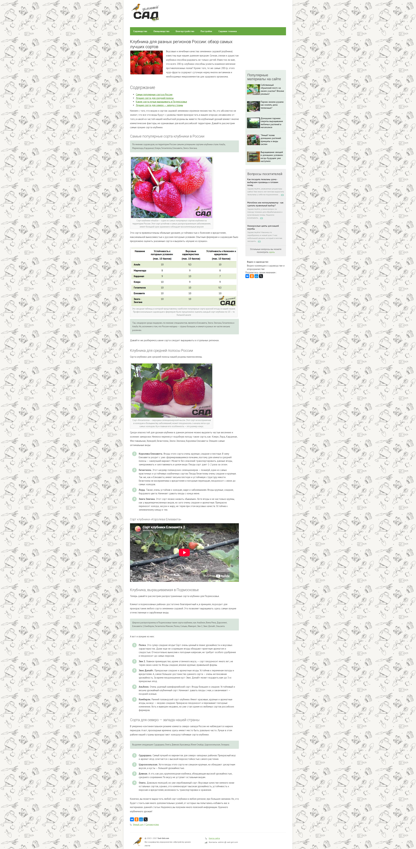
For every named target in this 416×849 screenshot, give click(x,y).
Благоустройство (185, 31)
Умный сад (138, 824)
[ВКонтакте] (132, 819)
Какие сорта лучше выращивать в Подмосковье (161, 101)
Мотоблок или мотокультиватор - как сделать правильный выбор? (265, 204)
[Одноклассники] (136, 819)
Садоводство (140, 31)
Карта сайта (214, 838)
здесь (272, 252)
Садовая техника (227, 31)
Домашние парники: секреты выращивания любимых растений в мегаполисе (272, 123)
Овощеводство (161, 31)
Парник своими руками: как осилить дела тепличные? (272, 104)
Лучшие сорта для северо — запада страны (159, 105)
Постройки (206, 31)
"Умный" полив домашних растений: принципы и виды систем (271, 140)
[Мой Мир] (141, 819)
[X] (146, 819)
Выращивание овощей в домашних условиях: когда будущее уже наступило (272, 157)
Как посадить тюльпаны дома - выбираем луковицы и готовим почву (262, 182)
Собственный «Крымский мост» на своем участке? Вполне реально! (272, 89)
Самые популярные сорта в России (154, 94)
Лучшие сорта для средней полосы (155, 98)
